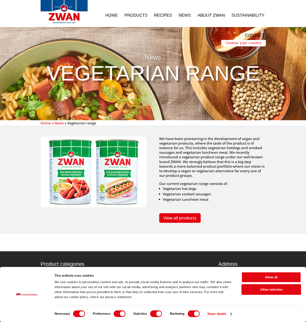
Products (135, 15)
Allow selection (271, 289)
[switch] (120, 313)
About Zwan (211, 15)
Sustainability (247, 15)
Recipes (163, 15)
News (185, 15)
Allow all (271, 277)
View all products (180, 218)
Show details (216, 314)
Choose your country (243, 43)
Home (111, 15)
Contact (254, 35)
